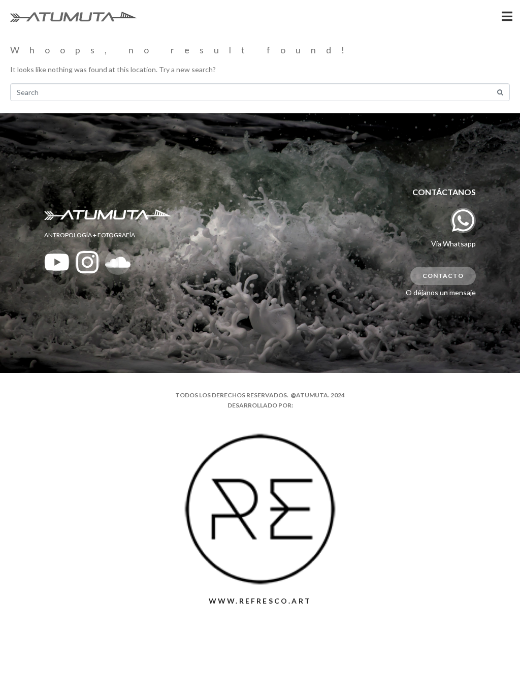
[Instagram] (87, 262)
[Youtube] (57, 262)
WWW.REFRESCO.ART (260, 600)
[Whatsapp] (463, 220)
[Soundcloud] (118, 262)
